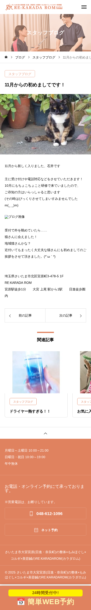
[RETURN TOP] (45, 433)
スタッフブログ (19, 74)
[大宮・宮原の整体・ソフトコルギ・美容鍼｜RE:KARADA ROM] (48, 7)
